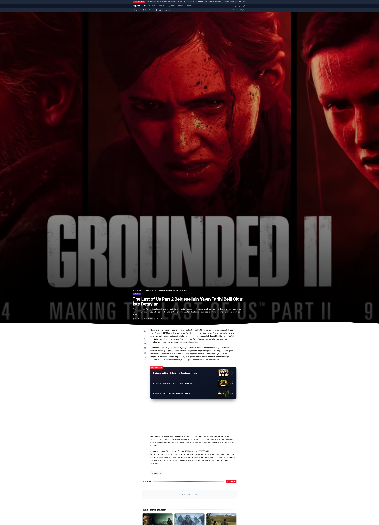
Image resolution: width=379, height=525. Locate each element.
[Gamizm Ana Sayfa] (139, 5)
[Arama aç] (235, 6)
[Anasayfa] (133, 290)
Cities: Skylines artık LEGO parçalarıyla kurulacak (240, 1)
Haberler (152, 6)
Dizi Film (139, 290)
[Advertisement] (193, 418)
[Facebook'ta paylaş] (145, 343)
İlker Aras (138, 319)
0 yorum (163, 319)
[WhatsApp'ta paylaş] (145, 353)
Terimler (180, 6)
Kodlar (189, 6)
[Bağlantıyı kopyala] (145, 358)
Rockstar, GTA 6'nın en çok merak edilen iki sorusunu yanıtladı (166, 1)
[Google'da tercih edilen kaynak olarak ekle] (145, 331)
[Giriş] (244, 6)
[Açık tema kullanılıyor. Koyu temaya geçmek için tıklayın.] (239, 6)
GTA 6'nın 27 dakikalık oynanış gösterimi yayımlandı (205, 1)
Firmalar (161, 6)
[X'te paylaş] (145, 339)
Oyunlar (171, 6)
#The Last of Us (156, 473)
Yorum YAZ (231, 481)
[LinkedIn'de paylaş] (145, 348)
